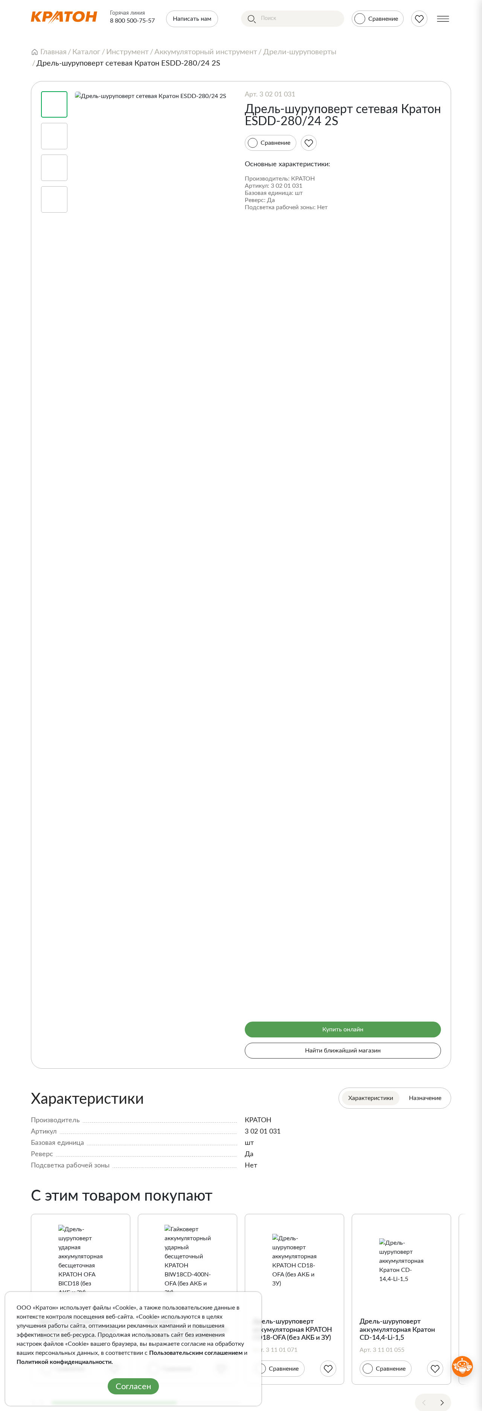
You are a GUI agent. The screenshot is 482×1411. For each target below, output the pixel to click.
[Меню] (443, 19)
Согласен (133, 1386)
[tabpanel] (241, 1130)
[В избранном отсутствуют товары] (419, 19)
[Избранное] (309, 143)
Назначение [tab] (425, 1098)
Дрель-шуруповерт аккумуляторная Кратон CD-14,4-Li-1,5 (397, 1329)
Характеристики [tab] (370, 1098)
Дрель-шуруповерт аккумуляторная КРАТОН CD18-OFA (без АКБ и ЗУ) (292, 1329)
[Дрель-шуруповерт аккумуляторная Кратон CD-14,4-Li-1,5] (401, 1261)
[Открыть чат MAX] (462, 1366)
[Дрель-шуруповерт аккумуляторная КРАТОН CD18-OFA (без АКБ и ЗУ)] (294, 1261)
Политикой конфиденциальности (64, 1362)
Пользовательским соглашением (196, 1353)
